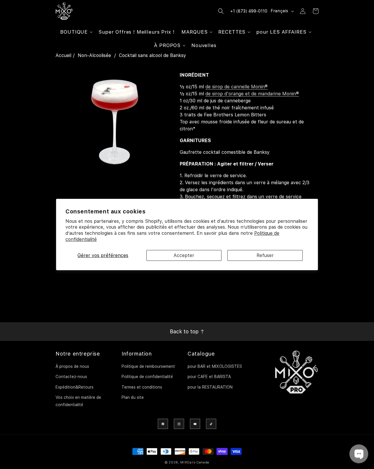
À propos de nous (72, 366)
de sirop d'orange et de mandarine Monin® (252, 93)
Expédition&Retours (75, 387)
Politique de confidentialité (147, 376)
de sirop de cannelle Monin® (236, 86)
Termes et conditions (142, 387)
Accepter (184, 255)
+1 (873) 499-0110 (248, 11)
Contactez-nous (71, 376)
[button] (76, 32)
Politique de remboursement (148, 366)
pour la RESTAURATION (210, 387)
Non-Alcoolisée (94, 55)
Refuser (265, 255)
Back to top (185, 331)
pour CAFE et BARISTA (209, 376)
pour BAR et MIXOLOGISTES (215, 366)
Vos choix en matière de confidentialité (78, 401)
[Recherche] (220, 11)
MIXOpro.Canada (194, 462)
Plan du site (133, 397)
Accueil (63, 55)
